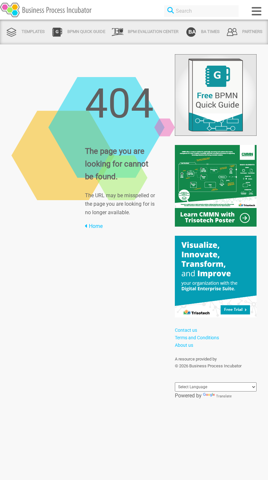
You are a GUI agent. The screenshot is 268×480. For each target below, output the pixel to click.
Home (95, 226)
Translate (224, 396)
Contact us (186, 330)
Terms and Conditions (197, 337)
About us (184, 345)
